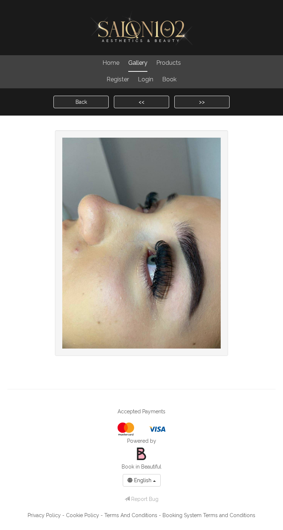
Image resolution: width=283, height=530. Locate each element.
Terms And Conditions (131, 515)
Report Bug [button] (144, 499)
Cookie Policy (83, 515)
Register (117, 79)
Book (169, 79)
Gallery (137, 62)
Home (110, 62)
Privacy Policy (45, 515)
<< (141, 102)
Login (145, 79)
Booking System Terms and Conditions (209, 515)
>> (202, 102)
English (143, 480)
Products (168, 62)
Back (81, 102)
